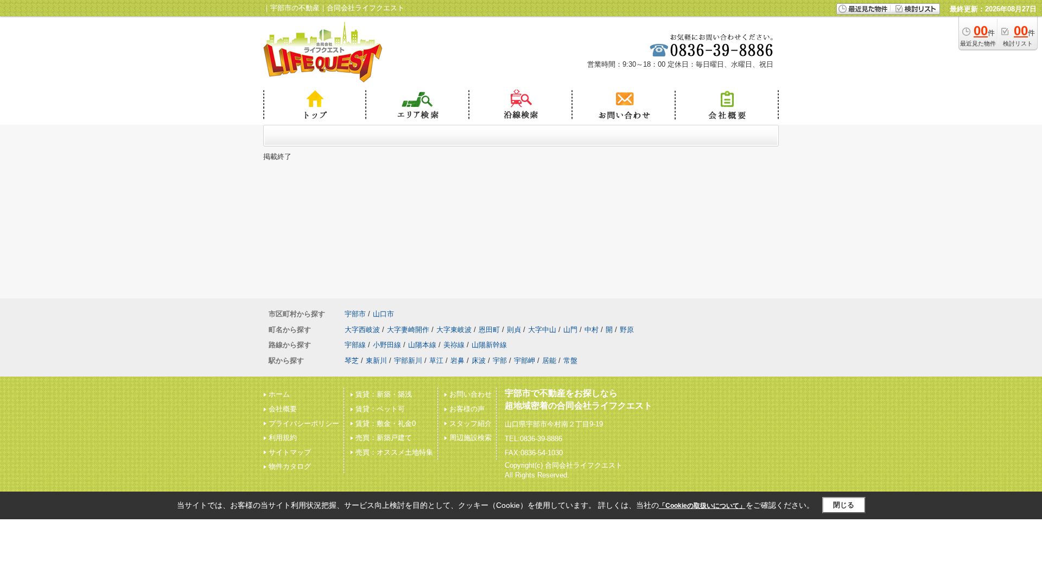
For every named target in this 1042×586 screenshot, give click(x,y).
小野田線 (387, 345)
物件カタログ (290, 466)
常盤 (570, 360)
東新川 (376, 360)
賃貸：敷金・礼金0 (385, 423)
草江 (436, 360)
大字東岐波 (454, 330)
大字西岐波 (362, 330)
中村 (591, 330)
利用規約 (283, 438)
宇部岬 (524, 360)
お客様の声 (467, 409)
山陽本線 (422, 345)
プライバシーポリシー (304, 423)
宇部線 (355, 345)
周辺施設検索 (470, 438)
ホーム (279, 394)
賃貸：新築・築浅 (383, 394)
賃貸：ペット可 (380, 409)
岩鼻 (457, 360)
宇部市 (355, 314)
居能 (549, 360)
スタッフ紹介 (470, 423)
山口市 (383, 314)
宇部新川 (408, 360)
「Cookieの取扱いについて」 (702, 505)
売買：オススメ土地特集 (394, 452)
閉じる (843, 505)
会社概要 (283, 409)
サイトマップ (290, 452)
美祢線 (454, 345)
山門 (570, 330)
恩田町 (489, 330)
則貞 (514, 330)
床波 (479, 360)
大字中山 (542, 330)
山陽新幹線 (489, 345)
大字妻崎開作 (408, 330)
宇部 (500, 360)
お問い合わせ (470, 394)
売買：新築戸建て (383, 438)
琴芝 (352, 360)
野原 (627, 330)
